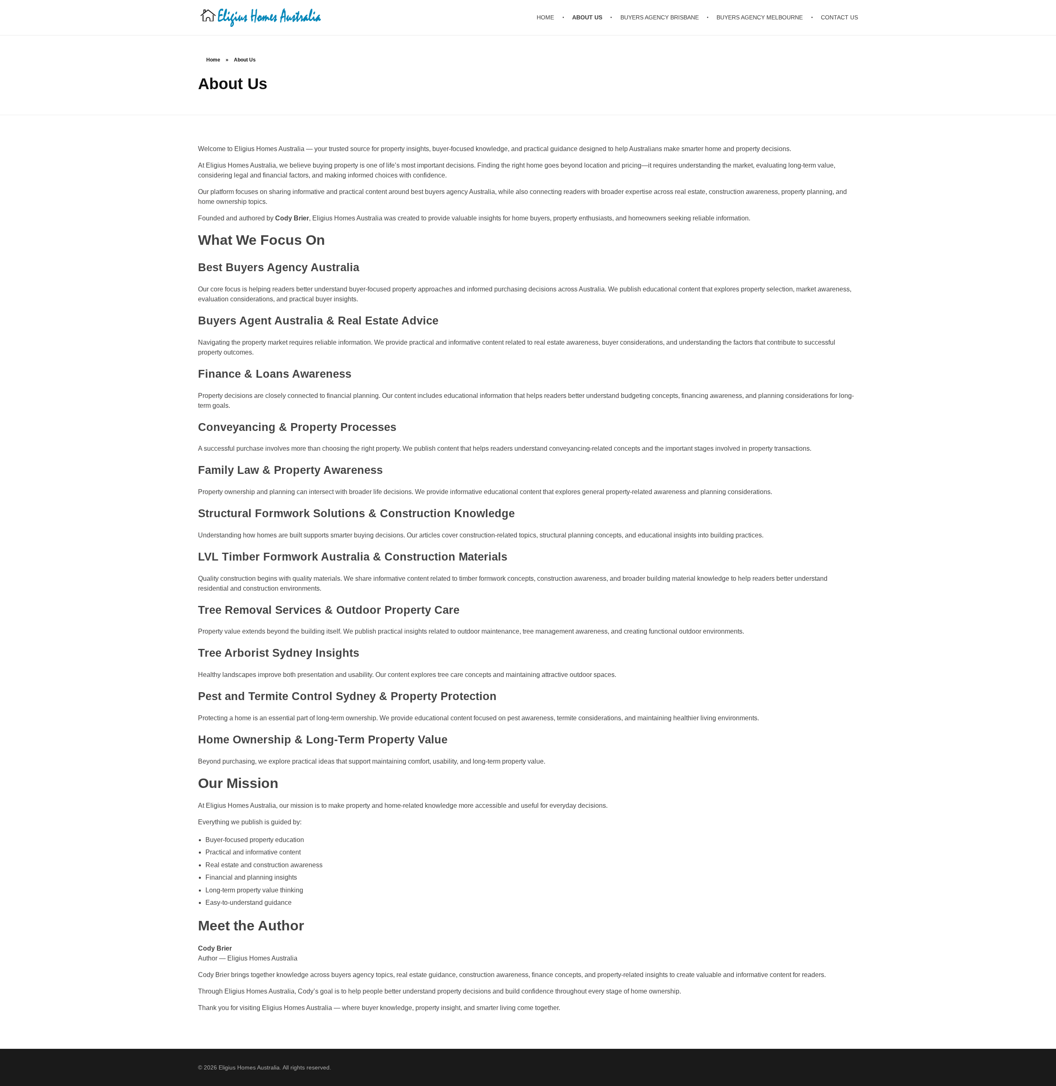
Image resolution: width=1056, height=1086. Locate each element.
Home (213, 60)
